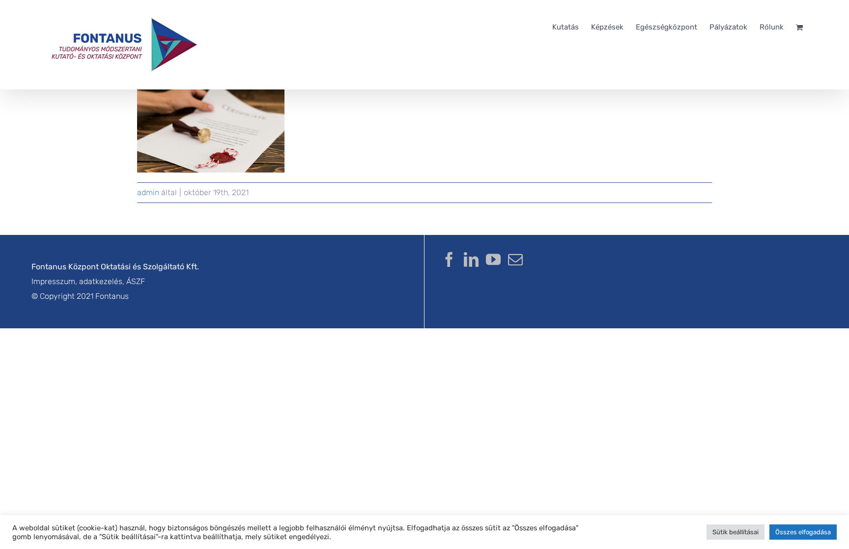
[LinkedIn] (471, 259)
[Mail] (515, 259)
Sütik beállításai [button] (735, 532)
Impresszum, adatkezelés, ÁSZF (88, 281)
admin (148, 192)
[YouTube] (493, 259)
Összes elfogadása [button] (803, 532)
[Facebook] (449, 259)
